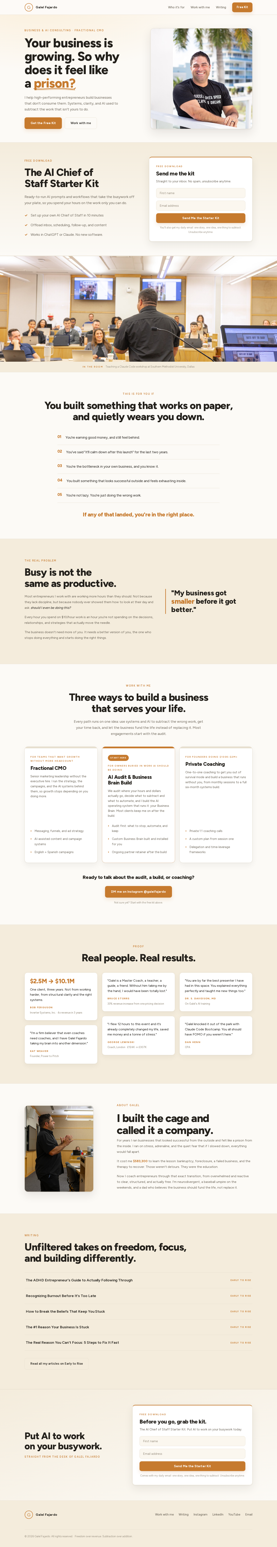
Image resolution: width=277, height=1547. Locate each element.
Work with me (200, 7)
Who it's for (176, 7)
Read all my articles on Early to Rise (56, 1363)
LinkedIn (217, 1514)
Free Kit (242, 7)
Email (248, 1514)
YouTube (234, 1514)
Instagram (200, 1514)
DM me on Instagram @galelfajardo (138, 892)
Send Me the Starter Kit (200, 218)
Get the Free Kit (43, 123)
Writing (221, 7)
